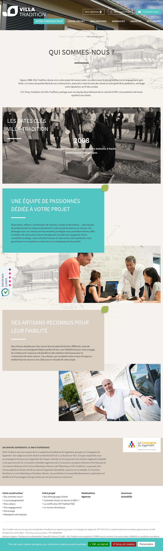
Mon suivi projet (122, 11)
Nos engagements (13, 507)
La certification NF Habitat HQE (59, 503)
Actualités (154, 21)
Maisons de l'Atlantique (58, 466)
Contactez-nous (150, 11)
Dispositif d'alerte (50, 536)
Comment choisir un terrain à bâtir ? (61, 500)
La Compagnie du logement (84, 529)
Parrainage (9, 511)
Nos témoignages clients (56, 496)
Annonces (118, 21)
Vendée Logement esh (47, 462)
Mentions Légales (9, 536)
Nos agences (92, 11)
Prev (6, 147)
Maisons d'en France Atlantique (30, 466)
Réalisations (98, 21)
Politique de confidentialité (29, 536)
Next (156, 145)
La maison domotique (54, 507)
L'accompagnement (14, 500)
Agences (135, 21)
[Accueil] (23, 11)
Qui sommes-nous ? (13, 496)
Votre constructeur (49, 21)
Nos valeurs (9, 503)
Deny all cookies (125, 544)
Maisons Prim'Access (92, 462)
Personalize (146, 544)
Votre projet (76, 21)
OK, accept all (100, 544)
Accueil (62, 36)
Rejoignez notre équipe (15, 514)
